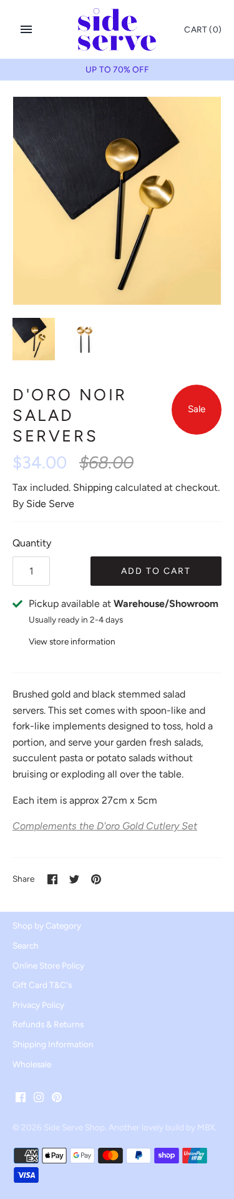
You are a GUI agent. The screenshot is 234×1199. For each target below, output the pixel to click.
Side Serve (50, 504)
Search (25, 945)
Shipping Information (53, 1044)
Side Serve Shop (74, 1127)
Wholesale (31, 1064)
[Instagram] (39, 1099)
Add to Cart (156, 571)
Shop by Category (46, 925)
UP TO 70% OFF (116, 69)
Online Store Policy (48, 965)
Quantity (31, 543)
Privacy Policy (38, 1005)
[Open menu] (26, 29)
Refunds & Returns (48, 1024)
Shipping (92, 487)
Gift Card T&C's (42, 985)
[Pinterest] (57, 1099)
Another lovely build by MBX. (163, 1127)
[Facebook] (21, 1099)
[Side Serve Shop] (117, 29)
